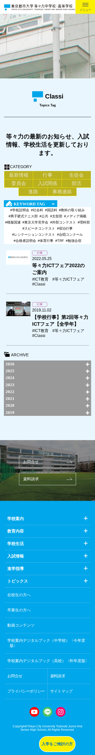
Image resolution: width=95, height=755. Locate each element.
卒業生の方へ (19, 610)
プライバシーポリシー (26, 691)
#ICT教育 (40, 279)
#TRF (59, 241)
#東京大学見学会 (35, 222)
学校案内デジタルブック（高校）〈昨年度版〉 (48, 661)
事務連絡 (62, 191)
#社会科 (37, 210)
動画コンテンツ (21, 625)
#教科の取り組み (72, 210)
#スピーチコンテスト (38, 228)
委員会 (18, 183)
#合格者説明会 (25, 241)
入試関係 (47, 183)
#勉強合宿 (73, 241)
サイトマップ (61, 691)
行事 (47, 175)
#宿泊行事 (65, 228)
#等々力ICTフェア (68, 279)
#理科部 (84, 222)
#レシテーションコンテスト (33, 234)
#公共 (43, 216)
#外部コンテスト (63, 222)
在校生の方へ (19, 595)
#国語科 (51, 210)
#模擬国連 (13, 222)
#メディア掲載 (75, 216)
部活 (76, 183)
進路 (33, 191)
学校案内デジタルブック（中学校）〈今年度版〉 (46, 643)
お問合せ (31, 462)
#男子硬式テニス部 (23, 216)
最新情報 (18, 175)
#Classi (38, 284)
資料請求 (31, 479)
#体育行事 (45, 241)
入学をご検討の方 (57, 744)
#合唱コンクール (70, 234)
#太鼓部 (56, 216)
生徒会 (76, 175)
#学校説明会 (19, 210)
